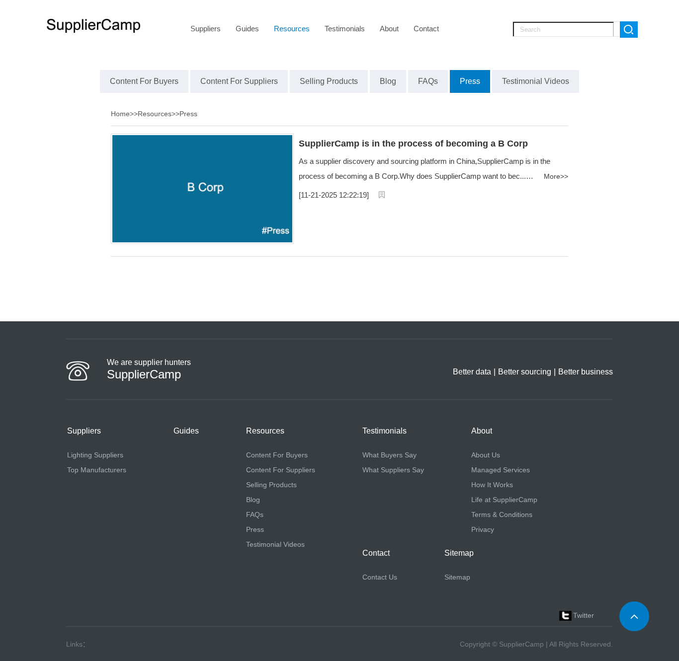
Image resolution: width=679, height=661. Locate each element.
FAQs (254, 514)
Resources (292, 28)
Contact (426, 28)
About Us (485, 455)
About (389, 28)
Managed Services (500, 470)
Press (188, 114)
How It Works (492, 485)
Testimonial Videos (275, 544)
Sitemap (457, 577)
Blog (253, 500)
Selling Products (271, 485)
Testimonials (345, 28)
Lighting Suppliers (95, 455)
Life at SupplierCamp (504, 500)
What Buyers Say (389, 455)
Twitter (583, 615)
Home (120, 114)
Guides (247, 28)
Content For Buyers (277, 455)
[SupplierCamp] (93, 26)
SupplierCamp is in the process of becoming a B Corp (413, 143)
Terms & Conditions (501, 514)
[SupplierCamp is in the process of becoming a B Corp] (202, 241)
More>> (556, 176)
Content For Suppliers (280, 470)
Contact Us (379, 577)
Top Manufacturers (96, 470)
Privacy (482, 529)
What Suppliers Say (393, 470)
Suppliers (205, 28)
